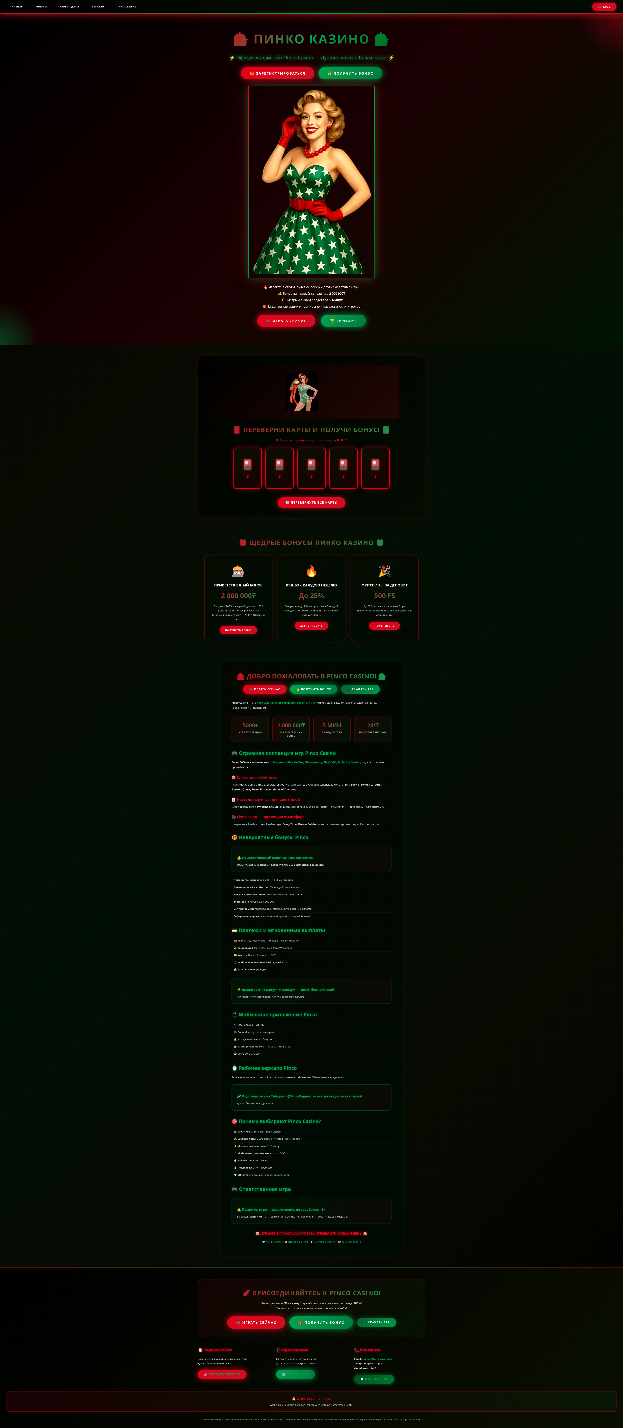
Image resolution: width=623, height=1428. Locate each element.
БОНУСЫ (41, 6)
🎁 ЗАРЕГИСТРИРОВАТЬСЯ (277, 73)
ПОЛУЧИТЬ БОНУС (238, 630)
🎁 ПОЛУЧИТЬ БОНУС (321, 1322)
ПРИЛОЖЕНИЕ (126, 6)
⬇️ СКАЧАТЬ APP (295, 1374)
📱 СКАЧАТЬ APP (360, 689)
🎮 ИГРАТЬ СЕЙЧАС (286, 320)
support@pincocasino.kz (377, 1358)
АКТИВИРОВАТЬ (311, 625)
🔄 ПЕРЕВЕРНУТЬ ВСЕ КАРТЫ (311, 502)
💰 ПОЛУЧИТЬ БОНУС (350, 73)
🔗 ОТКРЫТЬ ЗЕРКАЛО (222, 1374)
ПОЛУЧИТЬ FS (385, 625)
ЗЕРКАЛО (98, 6)
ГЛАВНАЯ (16, 6)
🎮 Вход (604, 6)
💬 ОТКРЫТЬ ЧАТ (374, 1379)
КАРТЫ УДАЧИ (69, 6)
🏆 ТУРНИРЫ (343, 320)
